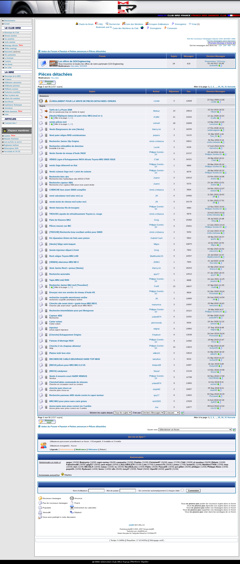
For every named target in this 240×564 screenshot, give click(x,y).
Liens (6, 114)
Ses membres (9, 39)
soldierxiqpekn (214, 130)
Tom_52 (213, 136)
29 (219, 87)
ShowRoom (8, 102)
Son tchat (7, 67)
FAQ (101, 24)
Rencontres (8, 52)
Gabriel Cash (157, 238)
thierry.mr (156, 129)
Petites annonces (78, 51)
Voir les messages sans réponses (221, 41)
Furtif (156, 286)
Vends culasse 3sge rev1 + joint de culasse (70, 171)
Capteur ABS (55, 315)
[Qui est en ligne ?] (43, 447)
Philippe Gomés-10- (156, 153)
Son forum (8, 64)
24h (224, 45)
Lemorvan (213, 124)
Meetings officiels (11, 45)
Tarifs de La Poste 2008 (60, 110)
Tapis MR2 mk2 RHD (59, 280)
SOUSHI (83, 66)
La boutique (8, 58)
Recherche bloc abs (59, 177)
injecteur (53, 327)
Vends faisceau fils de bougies (64, 208)
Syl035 (214, 402)
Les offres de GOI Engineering (74, 61)
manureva (213, 148)
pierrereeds (156, 323)
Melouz (156, 111)
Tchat (193, 24)
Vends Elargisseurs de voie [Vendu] (66, 129)
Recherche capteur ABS (61, 183)
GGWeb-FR (152, 533)
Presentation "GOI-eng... (215, 61)
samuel (156, 123)
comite (157, 101)
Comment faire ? (10, 123)
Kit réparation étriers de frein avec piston (69, 238)
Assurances (8, 108)
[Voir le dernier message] (220, 65)
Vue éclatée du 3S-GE (11, 151)
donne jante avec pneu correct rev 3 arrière (70, 406)
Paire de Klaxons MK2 (60, 220)
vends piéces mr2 (58, 122)
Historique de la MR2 (12, 76)
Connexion (172, 28)
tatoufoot (156, 359)
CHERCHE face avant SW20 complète (67, 190)
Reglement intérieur (11, 145)
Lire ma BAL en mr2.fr (12, 142)
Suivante (231, 87)
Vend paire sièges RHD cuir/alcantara (67, 135)
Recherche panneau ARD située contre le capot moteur (76, 395)
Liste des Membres (134, 24)
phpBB (131, 525)
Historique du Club (11, 32)
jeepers (156, 135)
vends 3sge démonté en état (63, 165)
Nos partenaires (10, 55)
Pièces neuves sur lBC (60, 226)
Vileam (214, 112)
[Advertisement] (82, 40)
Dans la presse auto (11, 95)
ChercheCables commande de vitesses (68, 382)
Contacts (7, 61)
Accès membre (9, 42)
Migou (156, 244)
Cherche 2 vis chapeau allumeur (65, 346)
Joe (156, 407)
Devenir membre (10, 36)
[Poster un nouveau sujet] (47, 84)
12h (220, 45)
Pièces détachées (97, 51)
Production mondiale (12, 92)
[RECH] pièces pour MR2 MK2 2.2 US (67, 365)
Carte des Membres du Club (125, 28)
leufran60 (214, 65)
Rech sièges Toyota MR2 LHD (63, 256)
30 (222, 87)
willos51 (156, 353)
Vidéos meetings (10, 48)
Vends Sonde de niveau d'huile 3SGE (67, 153)
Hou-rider (75, 66)
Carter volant (55, 321)
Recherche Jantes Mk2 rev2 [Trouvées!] (68, 285)
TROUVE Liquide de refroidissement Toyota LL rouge (75, 214)
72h (234, 45)
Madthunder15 (156, 256)
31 (226, 87)
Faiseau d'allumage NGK (61, 341)
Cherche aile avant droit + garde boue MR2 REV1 (73, 303)
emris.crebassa (156, 141)
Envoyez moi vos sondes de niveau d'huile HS (72, 292)
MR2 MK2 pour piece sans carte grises (68, 401)
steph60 (156, 389)
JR (156, 196)
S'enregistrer (180, 24)
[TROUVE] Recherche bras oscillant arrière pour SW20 (75, 232)
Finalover (156, 335)
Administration (9, 20)
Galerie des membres (12, 98)
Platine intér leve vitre (59, 353)
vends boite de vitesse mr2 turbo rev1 (67, 202)
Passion (63, 51)
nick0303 (156, 401)
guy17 (156, 274)
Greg (156, 220)
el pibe (156, 117)
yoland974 (156, 317)
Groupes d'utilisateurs (159, 24)
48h (229, 45)
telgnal (156, 329)
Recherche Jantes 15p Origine (64, 141)
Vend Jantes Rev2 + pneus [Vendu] (66, 268)
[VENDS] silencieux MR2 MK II (64, 262)
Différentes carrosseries (12, 82)
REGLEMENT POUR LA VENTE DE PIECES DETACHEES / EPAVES (84, 101)
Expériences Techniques (13, 105)
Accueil (7, 24)
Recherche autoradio (59, 274)
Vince (213, 342)
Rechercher (114, 24)
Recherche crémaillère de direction (66, 146)
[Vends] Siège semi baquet (62, 244)
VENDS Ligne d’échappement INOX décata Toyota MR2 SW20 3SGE (82, 159)
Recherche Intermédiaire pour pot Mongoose (71, 310)
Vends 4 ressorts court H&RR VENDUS (68, 376)
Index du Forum (49, 51)
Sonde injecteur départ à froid (64, 250)
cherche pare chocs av (60, 388)
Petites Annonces (10, 111)
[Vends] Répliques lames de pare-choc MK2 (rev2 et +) (75, 116)
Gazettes (6, 136)
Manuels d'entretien (11, 139)
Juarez (156, 178)
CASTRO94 (214, 378)
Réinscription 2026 (10, 148)
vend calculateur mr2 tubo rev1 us (66, 196)
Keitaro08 (156, 365)
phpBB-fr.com (142, 531)
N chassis (7, 79)
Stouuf (156, 371)
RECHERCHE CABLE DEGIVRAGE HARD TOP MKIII (74, 359)
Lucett (156, 147)
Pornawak (213, 293)
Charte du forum (86, 24)
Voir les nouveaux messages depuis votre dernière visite (211, 39)
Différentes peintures (12, 86)
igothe (213, 239)
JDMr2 (156, 262)
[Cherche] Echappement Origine (65, 335)
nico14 (214, 408)
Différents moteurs (11, 89)
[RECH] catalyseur (58, 371)
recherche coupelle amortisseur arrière (68, 297)
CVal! (156, 159)
